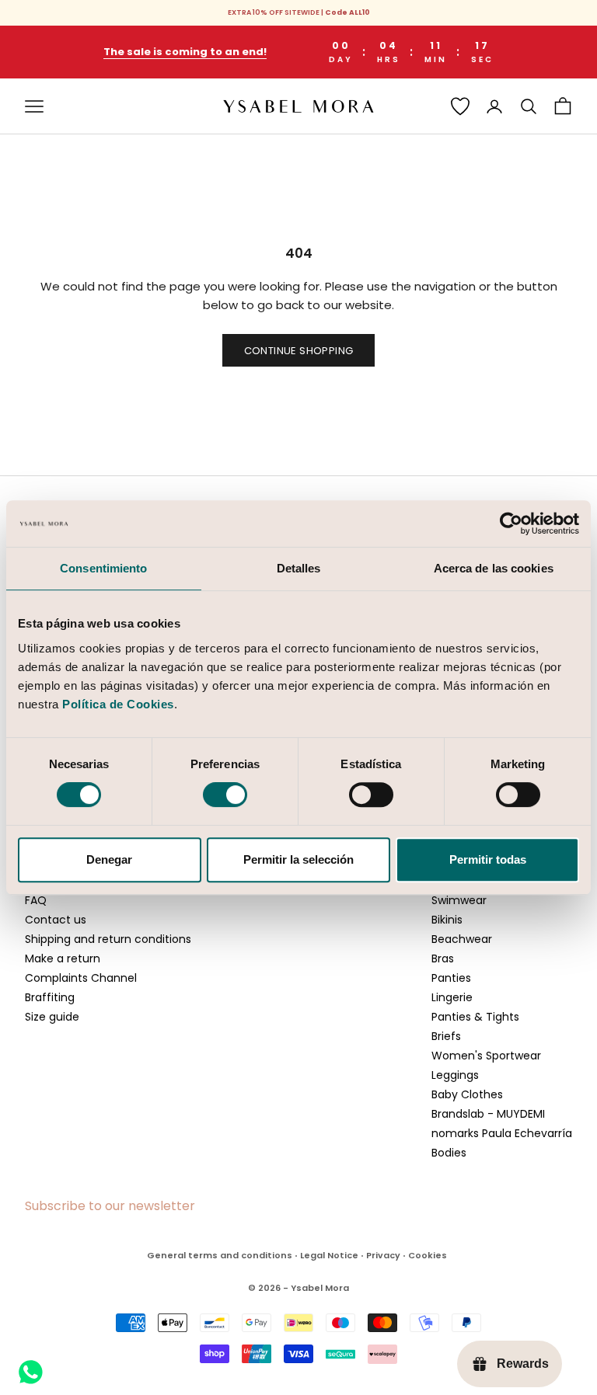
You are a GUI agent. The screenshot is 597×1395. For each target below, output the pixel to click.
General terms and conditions (219, 1255)
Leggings (455, 1075)
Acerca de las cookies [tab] (493, 568)
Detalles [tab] (299, 568)
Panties (451, 978)
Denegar (109, 859)
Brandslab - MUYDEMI (488, 1114)
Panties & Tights (475, 1017)
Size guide (52, 1017)
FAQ (36, 900)
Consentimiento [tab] (103, 568)
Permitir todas (487, 859)
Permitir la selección (298, 859)
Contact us (55, 919)
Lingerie (452, 997)
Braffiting (50, 997)
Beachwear (461, 939)
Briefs (446, 1036)
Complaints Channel (81, 978)
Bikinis (447, 919)
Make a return (62, 958)
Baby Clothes (467, 1094)
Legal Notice (329, 1255)
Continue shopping (299, 350)
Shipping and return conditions (108, 939)
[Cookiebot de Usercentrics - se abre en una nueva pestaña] (511, 523)
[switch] (225, 794)
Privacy (383, 1255)
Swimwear (459, 900)
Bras (442, 958)
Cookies (427, 1255)
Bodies (448, 1152)
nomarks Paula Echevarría (501, 1133)
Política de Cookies (118, 704)
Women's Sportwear (486, 1055)
